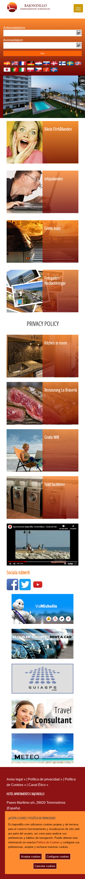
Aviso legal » (16, 779)
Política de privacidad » (45, 779)
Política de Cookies (48, 842)
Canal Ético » (38, 785)
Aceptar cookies (30, 856)
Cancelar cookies (45, 866)
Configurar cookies (58, 856)
